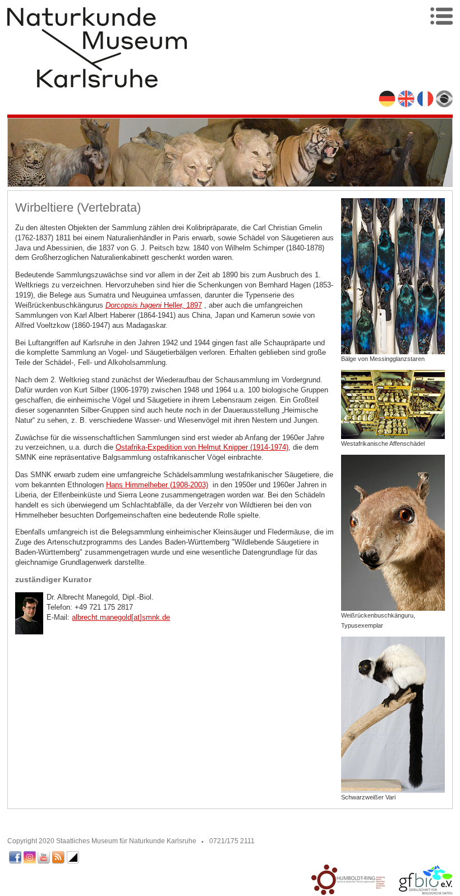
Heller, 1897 (153, 305)
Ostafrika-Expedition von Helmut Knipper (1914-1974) (202, 447)
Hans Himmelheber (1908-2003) (157, 485)
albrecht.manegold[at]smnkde (121, 617)
